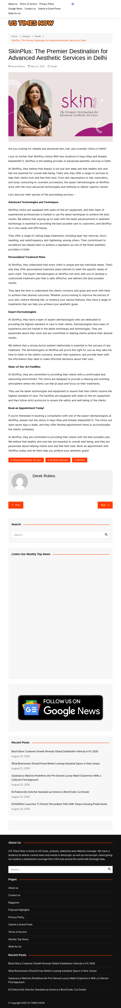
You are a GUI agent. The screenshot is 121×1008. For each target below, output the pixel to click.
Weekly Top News (18, 939)
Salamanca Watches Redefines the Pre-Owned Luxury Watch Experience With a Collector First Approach (56, 777)
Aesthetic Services (59, 460)
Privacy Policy (46, 4)
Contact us (30, 8)
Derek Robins (18, 66)
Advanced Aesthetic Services (27, 460)
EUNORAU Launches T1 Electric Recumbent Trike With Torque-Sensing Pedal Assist (59, 804)
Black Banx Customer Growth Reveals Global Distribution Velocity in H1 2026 (55, 751)
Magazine (13, 902)
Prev (17, 505)
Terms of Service (28, 4)
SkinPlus (80, 460)
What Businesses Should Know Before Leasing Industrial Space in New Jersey (56, 763)
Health (54, 66)
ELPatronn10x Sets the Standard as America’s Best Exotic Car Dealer (50, 792)
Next (103, 505)
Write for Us (14, 13)
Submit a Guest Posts (49, 8)
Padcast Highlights (18, 910)
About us (12, 4)
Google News (15, 8)
